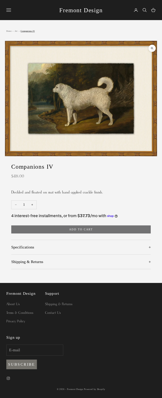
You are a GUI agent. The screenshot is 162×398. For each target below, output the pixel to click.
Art (16, 31)
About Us (13, 304)
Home (8, 31)
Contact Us (53, 313)
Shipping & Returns (59, 304)
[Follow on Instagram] (8, 378)
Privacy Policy (15, 321)
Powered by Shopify (94, 389)
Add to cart (81, 229)
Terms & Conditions (19, 313)
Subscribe (21, 364)
